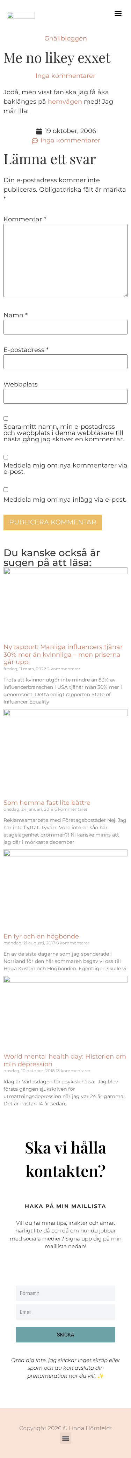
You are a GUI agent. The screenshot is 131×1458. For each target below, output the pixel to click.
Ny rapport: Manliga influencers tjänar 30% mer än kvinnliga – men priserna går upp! (63, 654)
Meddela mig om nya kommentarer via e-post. (65, 468)
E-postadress (26, 350)
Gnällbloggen (65, 38)
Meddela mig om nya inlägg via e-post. (64, 499)
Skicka (65, 1335)
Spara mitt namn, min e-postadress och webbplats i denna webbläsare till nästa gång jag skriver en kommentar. (63, 433)
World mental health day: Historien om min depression (64, 1060)
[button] (118, 13)
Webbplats (20, 384)
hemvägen (65, 101)
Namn (15, 315)
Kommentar (24, 219)
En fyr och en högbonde (41, 936)
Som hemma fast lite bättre (46, 803)
